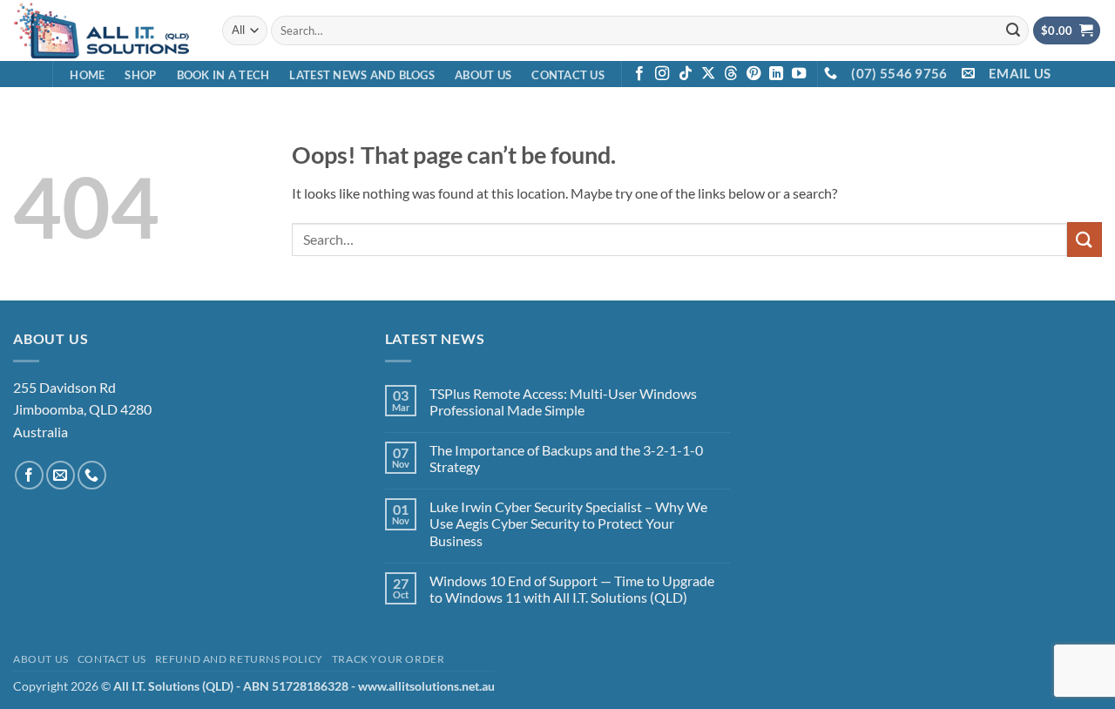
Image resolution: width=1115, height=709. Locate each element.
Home (87, 75)
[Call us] (92, 475)
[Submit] (1013, 30)
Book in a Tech (223, 75)
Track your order (388, 658)
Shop (140, 75)
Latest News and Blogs (361, 75)
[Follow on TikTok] (686, 74)
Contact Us (568, 75)
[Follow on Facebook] (639, 74)
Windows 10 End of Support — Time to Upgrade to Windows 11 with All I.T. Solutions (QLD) (571, 588)
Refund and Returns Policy (239, 658)
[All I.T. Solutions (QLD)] (104, 30)
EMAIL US (1020, 73)
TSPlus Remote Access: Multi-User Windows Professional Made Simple (563, 401)
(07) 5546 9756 (899, 73)
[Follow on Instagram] (662, 74)
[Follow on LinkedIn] (776, 74)
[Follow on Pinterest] (753, 74)
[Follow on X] (708, 74)
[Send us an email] (60, 475)
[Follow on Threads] (731, 74)
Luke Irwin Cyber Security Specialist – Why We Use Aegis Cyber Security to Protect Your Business (568, 523)
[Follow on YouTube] (799, 74)
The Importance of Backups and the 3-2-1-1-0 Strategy (566, 458)
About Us (483, 75)
